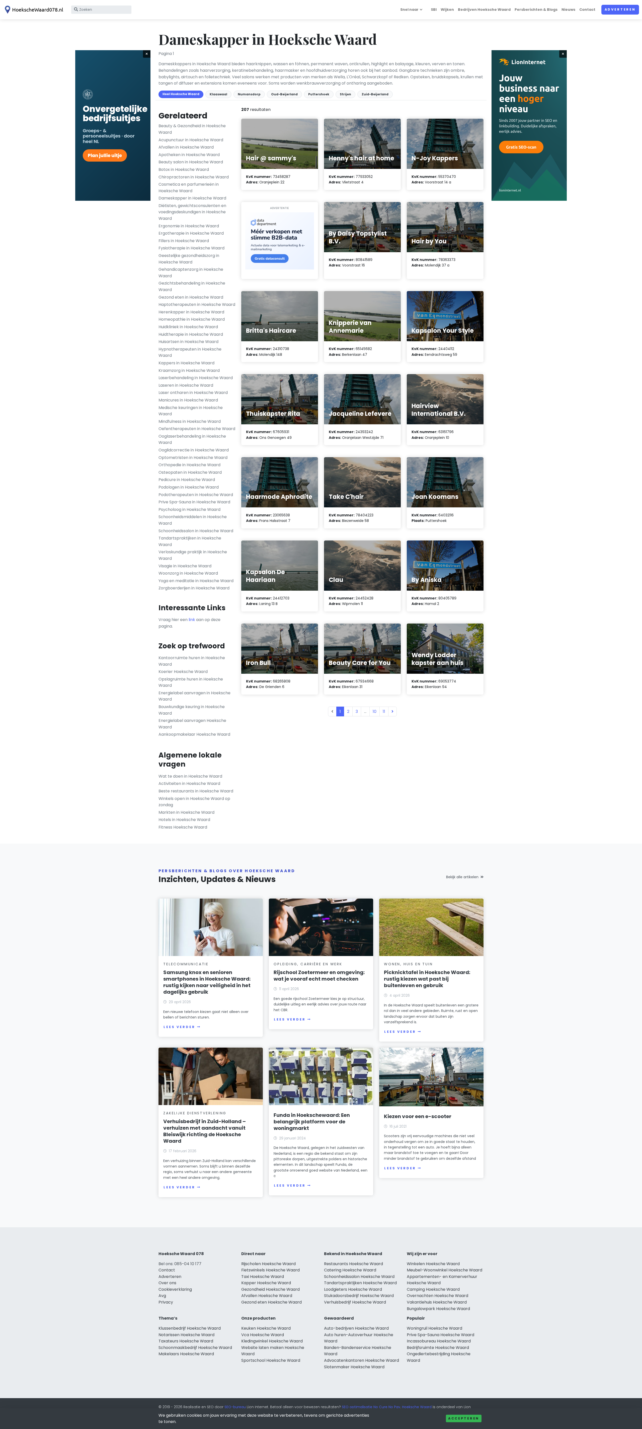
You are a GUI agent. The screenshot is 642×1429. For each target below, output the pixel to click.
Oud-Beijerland (284, 94)
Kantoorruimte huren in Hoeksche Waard (191, 661)
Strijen (345, 94)
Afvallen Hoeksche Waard (266, 1296)
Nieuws (568, 9)
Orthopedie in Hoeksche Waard (189, 465)
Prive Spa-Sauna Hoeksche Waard (440, 1335)
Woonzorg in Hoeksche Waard (188, 573)
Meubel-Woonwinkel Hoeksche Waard (444, 1270)
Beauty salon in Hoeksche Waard (190, 162)
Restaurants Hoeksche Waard (353, 1264)
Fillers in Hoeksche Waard (183, 241)
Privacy (165, 1302)
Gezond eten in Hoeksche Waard (190, 297)
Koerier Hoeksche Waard (183, 671)
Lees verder (179, 1027)
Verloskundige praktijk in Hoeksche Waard (192, 555)
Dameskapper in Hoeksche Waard (192, 198)
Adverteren (620, 9)
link (192, 620)
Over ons (167, 1283)
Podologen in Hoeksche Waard (188, 487)
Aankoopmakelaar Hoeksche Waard (194, 734)
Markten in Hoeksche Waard (186, 812)
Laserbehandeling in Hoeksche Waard (195, 378)
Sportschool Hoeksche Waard (270, 1360)
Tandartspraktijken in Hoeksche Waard (189, 541)
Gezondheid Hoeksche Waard (270, 1289)
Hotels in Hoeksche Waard (184, 820)
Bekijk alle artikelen (462, 876)
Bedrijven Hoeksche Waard (484, 9)
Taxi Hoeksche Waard (262, 1276)
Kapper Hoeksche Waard (266, 1283)
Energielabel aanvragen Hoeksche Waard (192, 724)
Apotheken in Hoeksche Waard (189, 155)
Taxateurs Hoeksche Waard (185, 1341)
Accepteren (463, 1418)
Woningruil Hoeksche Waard (434, 1328)
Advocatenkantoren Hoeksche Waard (361, 1360)
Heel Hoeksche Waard (181, 94)
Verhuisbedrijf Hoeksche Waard (355, 1302)
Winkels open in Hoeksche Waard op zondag (194, 802)
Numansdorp (249, 94)
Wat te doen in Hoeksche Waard (190, 776)
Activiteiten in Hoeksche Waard (189, 783)
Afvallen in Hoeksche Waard (186, 147)
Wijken (447, 9)
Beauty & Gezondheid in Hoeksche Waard (192, 129)
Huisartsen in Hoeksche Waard (188, 342)
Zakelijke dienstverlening (194, 1113)
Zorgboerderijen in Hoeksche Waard (193, 588)
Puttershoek (318, 94)
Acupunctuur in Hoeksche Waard (190, 140)
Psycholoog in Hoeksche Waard (189, 509)
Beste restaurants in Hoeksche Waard (195, 791)
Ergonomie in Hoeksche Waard (188, 226)
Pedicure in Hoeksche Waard (186, 480)
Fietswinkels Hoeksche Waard (270, 1270)
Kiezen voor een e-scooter (417, 1116)
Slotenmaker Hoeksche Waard (354, 1367)
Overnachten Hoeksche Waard (437, 1296)
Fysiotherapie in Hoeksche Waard (191, 248)
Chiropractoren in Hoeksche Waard (193, 177)
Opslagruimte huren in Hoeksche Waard (190, 682)
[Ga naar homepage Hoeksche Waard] (33, 9)
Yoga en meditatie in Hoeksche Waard (195, 581)
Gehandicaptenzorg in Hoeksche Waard (190, 272)
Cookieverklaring (175, 1289)
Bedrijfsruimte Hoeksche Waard (438, 1347)
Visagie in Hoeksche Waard (184, 566)
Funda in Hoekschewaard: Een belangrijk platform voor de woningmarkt (312, 1122)
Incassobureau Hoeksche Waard (439, 1341)
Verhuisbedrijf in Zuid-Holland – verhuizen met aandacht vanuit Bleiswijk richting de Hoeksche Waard (204, 1131)
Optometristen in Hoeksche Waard (192, 457)
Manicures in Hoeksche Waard (188, 400)
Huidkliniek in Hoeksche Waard (188, 327)
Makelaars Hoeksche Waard (186, 1354)
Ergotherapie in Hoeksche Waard (191, 233)
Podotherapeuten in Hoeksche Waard (195, 495)
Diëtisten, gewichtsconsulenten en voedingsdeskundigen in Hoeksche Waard (192, 212)
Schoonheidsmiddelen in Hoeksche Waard (192, 520)
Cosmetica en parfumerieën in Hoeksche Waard (188, 187)
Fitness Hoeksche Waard (182, 827)
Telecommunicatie (186, 964)
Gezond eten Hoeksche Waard (271, 1302)
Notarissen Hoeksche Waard (186, 1335)
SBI (434, 9)
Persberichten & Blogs (536, 9)
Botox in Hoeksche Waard (183, 169)
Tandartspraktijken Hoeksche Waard (360, 1283)
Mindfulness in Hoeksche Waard (189, 421)
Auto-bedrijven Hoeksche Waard (356, 1328)
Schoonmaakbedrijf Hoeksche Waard (195, 1347)
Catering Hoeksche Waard (350, 1270)
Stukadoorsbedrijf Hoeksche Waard (359, 1296)
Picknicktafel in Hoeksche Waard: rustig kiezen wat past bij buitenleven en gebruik (427, 979)
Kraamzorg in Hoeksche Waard (189, 370)
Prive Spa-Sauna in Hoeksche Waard (194, 502)
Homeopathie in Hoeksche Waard (191, 319)
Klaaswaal (218, 94)
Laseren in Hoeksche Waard (185, 385)
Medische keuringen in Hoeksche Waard (190, 411)
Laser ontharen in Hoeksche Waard (193, 392)
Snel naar (409, 9)
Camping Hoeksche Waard (433, 1289)
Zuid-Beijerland (375, 94)
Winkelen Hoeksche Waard (433, 1264)
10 (374, 711)
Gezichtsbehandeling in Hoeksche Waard (191, 286)
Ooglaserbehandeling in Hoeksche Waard (192, 439)
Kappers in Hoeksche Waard (186, 363)
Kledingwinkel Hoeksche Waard (272, 1341)
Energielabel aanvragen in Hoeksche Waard (194, 696)
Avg (162, 1296)
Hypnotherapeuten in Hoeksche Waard (189, 352)
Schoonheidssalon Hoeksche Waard (359, 1276)
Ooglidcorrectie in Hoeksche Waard (193, 450)
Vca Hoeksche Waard (262, 1335)
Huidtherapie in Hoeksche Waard (190, 334)
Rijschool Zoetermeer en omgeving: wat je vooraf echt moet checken (319, 975)
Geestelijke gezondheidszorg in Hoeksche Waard (188, 259)
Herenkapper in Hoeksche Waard (191, 312)
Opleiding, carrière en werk (308, 964)
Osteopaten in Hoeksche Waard (190, 472)
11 (384, 711)
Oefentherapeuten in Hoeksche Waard (196, 429)
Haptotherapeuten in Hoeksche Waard (196, 304)
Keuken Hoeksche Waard (266, 1328)
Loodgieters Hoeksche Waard (353, 1289)
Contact (587, 9)
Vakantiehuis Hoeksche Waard (437, 1302)
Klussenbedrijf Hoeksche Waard (189, 1328)
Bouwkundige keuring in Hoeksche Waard (191, 710)
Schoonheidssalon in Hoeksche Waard (195, 531)
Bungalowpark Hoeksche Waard (438, 1309)
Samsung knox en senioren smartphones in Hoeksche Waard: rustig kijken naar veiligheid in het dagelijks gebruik (207, 982)
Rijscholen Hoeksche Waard (268, 1264)
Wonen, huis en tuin (408, 964)
